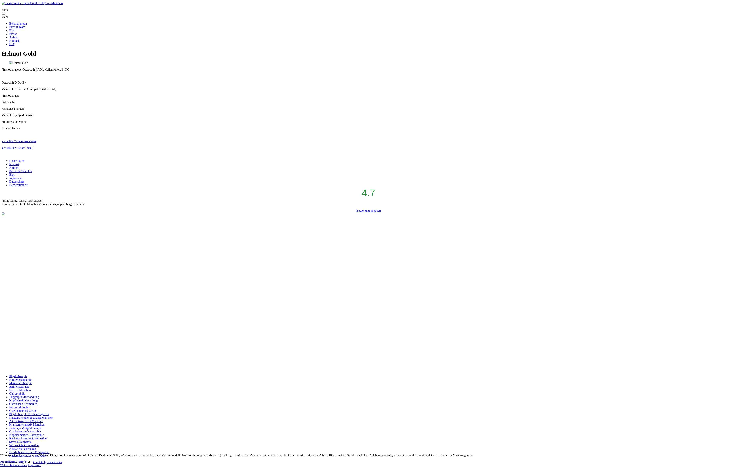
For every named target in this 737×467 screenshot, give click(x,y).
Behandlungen (18, 23)
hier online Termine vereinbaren (19, 141)
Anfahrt (14, 37)
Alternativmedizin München (26, 421)
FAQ (12, 44)
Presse (13, 33)
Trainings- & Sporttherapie (25, 428)
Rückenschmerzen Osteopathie (28, 438)
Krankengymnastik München (27, 424)
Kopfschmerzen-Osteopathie (26, 435)
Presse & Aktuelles (20, 171)
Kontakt (14, 40)
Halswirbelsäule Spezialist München (31, 417)
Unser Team (16, 160)
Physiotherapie (18, 376)
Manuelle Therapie (20, 383)
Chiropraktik (17, 393)
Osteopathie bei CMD (22, 410)
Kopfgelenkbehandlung (23, 400)
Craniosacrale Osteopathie (25, 431)
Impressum (15, 178)
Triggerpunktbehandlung (24, 397)
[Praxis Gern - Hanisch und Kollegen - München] (32, 3)
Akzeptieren (7, 461)
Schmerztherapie (19, 386)
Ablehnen (21, 461)
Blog (12, 30)
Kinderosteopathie (20, 379)
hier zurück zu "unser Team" (17, 147)
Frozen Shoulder (19, 407)
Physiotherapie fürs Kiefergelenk (29, 414)
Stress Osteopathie (20, 441)
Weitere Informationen (13, 465)
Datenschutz (16, 181)
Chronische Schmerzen (23, 403)
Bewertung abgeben (368, 210)
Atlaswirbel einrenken (22, 448)
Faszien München (20, 390)
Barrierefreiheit (18, 185)
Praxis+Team (17, 27)
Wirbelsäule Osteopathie (24, 445)
